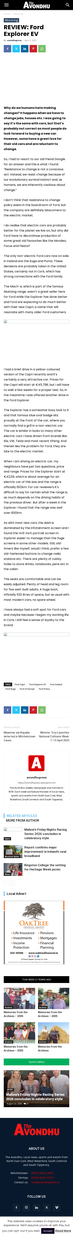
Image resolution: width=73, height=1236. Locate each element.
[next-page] (12, 883)
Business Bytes (12, 856)
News (7, 874)
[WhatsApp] (42, 48)
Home (7, 13)
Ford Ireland (56, 684)
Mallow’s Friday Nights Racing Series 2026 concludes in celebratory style (45, 834)
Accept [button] (47, 1231)
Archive (8, 1007)
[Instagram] (26, 1207)
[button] (68, 5)
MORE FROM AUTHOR (22, 820)
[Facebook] (7, 48)
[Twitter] (16, 48)
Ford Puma (44, 688)
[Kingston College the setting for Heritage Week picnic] (13, 869)
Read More (63, 1231)
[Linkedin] (24, 48)
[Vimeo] (56, 1207)
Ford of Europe (27, 688)
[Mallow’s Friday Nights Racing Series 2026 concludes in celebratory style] (13, 834)
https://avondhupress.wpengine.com (36, 782)
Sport (7, 838)
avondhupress (14, 40)
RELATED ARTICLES (22, 816)
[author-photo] (36, 772)
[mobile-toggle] (6, 5)
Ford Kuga (10, 688)
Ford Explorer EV (37, 684)
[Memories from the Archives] (53, 1033)
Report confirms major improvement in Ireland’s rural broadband (45, 851)
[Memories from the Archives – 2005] (19, 998)
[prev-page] (6, 883)
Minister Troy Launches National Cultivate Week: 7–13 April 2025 (54, 736)
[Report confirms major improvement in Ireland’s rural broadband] (13, 851)
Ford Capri (20, 684)
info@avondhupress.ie (45, 1182)
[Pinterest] (33, 48)
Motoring (18, 13)
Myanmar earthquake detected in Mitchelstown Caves (19, 736)
